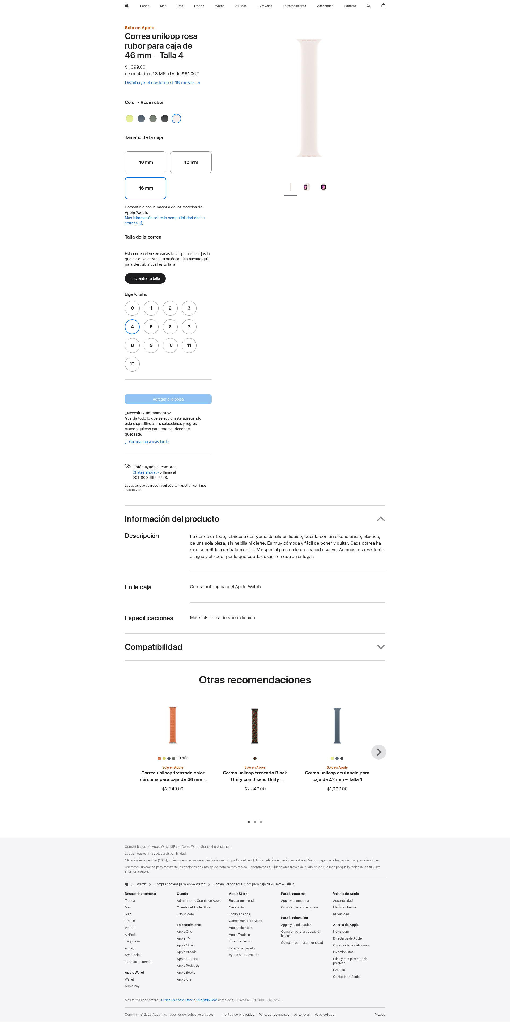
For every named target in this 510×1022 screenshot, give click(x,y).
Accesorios (133, 955)
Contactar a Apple (346, 977)
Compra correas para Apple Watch (179, 884)
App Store (184, 979)
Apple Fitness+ (187, 959)
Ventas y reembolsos (274, 1014)
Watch (141, 884)
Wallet (129, 979)
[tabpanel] (309, 101)
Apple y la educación (296, 925)
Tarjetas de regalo (138, 962)
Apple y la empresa (295, 901)
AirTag (129, 948)
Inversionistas (343, 952)
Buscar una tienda (242, 901)
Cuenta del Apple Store (194, 907)
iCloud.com (185, 914)
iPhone (130, 921)
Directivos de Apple (347, 938)
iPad (128, 914)
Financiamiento (240, 941)
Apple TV (183, 938)
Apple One (184, 931)
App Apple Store (241, 928)
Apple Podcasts (188, 965)
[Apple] (127, 883)
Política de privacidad (238, 1014)
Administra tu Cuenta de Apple (199, 901)
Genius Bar (237, 907)
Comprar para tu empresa (300, 907)
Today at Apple (240, 914)
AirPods (130, 935)
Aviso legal (302, 1014)
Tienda (130, 901)
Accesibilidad (342, 901)
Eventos (339, 970)
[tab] (290, 188)
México (380, 1014)
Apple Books (186, 972)
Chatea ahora (146, 472)
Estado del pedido (242, 948)
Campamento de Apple (245, 921)
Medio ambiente (344, 907)
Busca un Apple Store (177, 1000)
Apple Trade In (239, 935)
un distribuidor (206, 1000)
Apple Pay (132, 986)
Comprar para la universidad (302, 943)
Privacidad (341, 914)
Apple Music (186, 945)
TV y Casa (132, 941)
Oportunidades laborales (351, 945)
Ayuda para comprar (244, 955)
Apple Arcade (187, 952)
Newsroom (341, 931)
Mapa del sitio (324, 1014)
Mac (128, 907)
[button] (368, 6)
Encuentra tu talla (145, 278)
